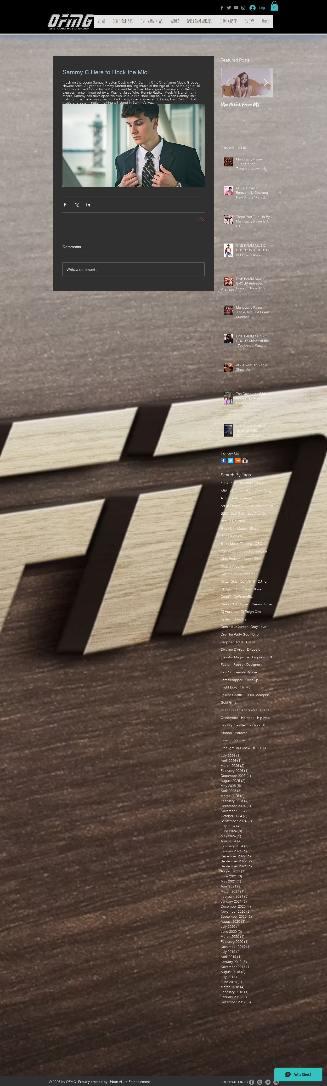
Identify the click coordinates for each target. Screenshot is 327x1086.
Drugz (250, 642)
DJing (262, 581)
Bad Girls (238, 513)
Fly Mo (245, 687)
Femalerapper (231, 680)
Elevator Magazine (235, 657)
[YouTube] (236, 8)
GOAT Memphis (258, 695)
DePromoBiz (243, 596)
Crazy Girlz (229, 581)
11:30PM (246, 483)
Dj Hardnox (229, 611)
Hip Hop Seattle (233, 725)
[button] (274, 6)
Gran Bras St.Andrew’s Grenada (245, 710)
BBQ (224, 513)
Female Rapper (246, 672)
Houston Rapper (233, 740)
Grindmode (229, 718)
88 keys (262, 483)
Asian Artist (264, 506)
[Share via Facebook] (64, 204)
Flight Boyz (229, 687)
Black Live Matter (234, 528)
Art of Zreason (231, 506)
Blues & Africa (231, 536)
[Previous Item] (228, 82)
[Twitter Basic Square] (230, 460)
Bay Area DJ (257, 513)
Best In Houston (233, 521)
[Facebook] (222, 8)
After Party (263, 491)
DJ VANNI (247, 581)
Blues (254, 528)
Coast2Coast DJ (233, 566)
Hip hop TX (256, 725)
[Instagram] (243, 8)
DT (237, 589)
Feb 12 (226, 672)
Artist (249, 506)
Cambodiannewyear (252, 551)
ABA (224, 491)
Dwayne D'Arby (232, 649)
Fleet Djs (252, 680)
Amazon (250, 498)
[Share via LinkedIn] (88, 204)
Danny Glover (252, 589)
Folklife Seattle (232, 695)
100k (224, 483)
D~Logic (253, 649)
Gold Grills (229, 702)
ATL (233, 491)
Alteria (236, 498)
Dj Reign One (251, 611)
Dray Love (258, 627)
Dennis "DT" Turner (235, 604)
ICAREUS (260, 748)
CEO (258, 543)
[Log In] (251, 7)
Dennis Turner (262, 604)
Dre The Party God (235, 634)
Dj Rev (226, 619)
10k (234, 483)
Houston (241, 733)
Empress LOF (262, 657)
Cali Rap (227, 551)
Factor (226, 664)
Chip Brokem (231, 559)
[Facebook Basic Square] (223, 460)
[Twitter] (229, 8)
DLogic (226, 589)
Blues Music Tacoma (236, 543)
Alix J (225, 498)
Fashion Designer (246, 664)
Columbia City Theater (238, 574)
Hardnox (247, 718)
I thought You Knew (235, 748)
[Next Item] (266, 82)
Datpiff (226, 596)
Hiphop (226, 733)
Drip (255, 634)
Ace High (245, 491)
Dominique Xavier (234, 627)
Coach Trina (252, 559)
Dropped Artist (232, 642)
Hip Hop (263, 718)
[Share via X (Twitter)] (76, 204)
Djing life (240, 619)
